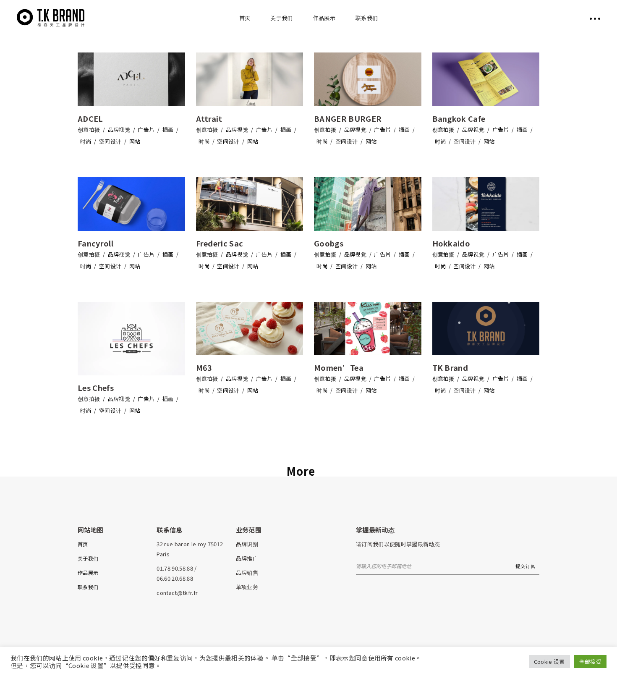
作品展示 (88, 572)
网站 (135, 141)
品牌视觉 (119, 130)
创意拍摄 (89, 130)
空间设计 (110, 141)
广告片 (146, 130)
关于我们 (88, 558)
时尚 (86, 141)
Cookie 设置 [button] (549, 662)
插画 (168, 130)
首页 (83, 544)
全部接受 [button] (590, 662)
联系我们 (88, 586)
